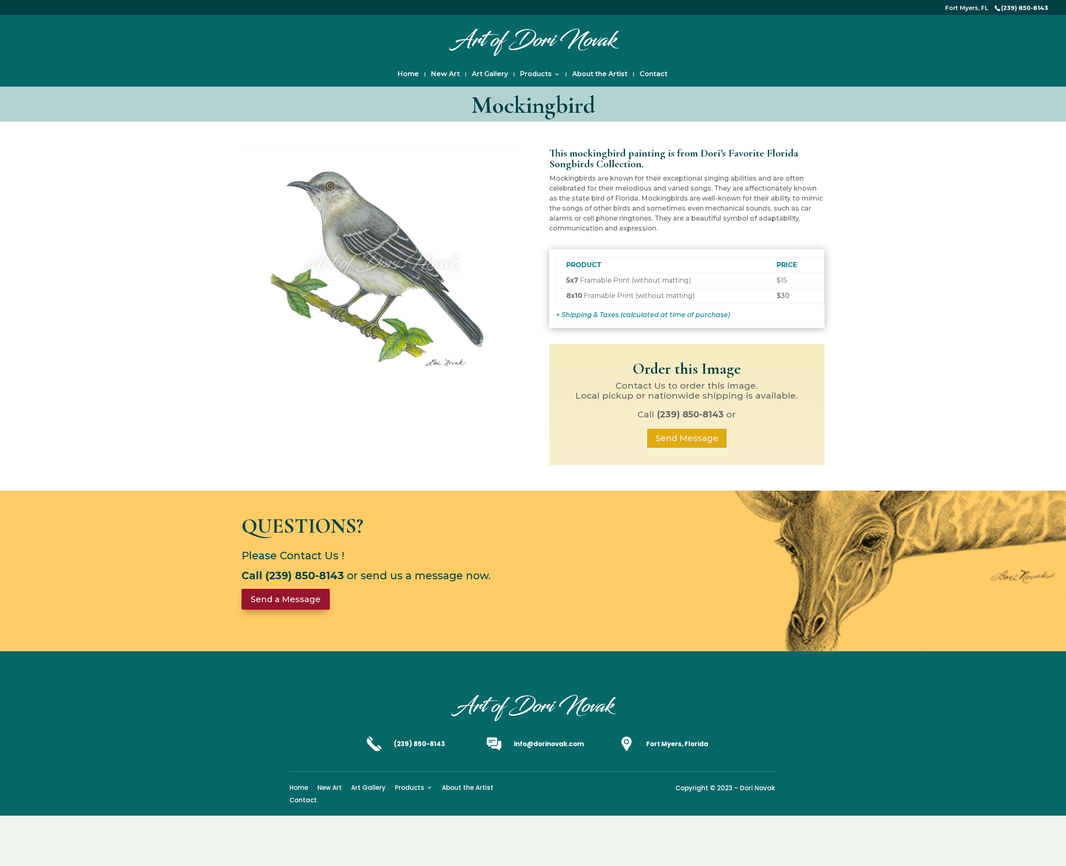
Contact (653, 74)
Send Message (686, 438)
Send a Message (286, 599)
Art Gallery (490, 74)
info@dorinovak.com (549, 743)
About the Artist (600, 74)
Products (536, 74)
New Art (445, 74)
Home (408, 74)
